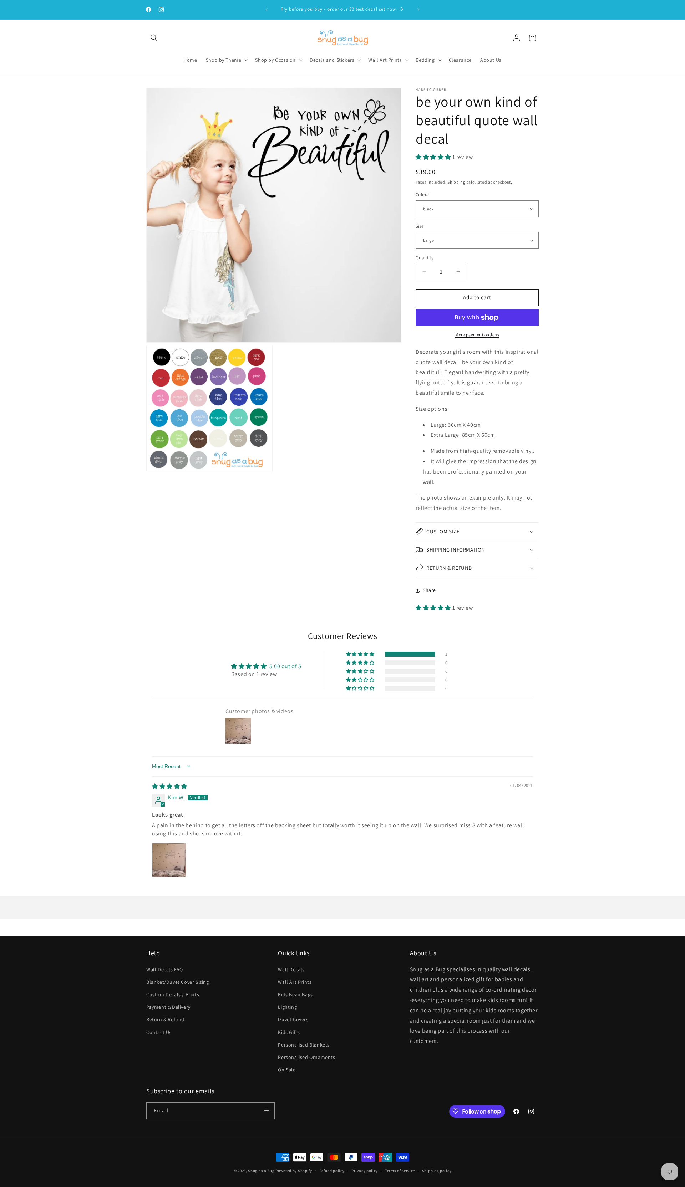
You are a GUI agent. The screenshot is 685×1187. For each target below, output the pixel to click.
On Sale (286, 1069)
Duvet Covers (293, 1019)
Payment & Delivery (168, 1007)
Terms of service (400, 1170)
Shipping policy (437, 1170)
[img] (169, 786)
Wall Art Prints (294, 981)
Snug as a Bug (261, 1170)
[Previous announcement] (266, 9)
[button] (154, 38)
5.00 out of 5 (285, 666)
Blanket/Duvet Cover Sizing (177, 981)
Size (420, 226)
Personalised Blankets (304, 1044)
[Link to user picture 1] (169, 860)
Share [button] (429, 590)
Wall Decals (291, 969)
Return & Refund (165, 1019)
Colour (422, 194)
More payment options (477, 334)
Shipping (456, 182)
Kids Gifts (289, 1032)
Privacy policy (364, 1170)
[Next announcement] (418, 9)
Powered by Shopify (293, 1170)
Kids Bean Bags (295, 994)
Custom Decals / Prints (172, 994)
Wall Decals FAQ (164, 969)
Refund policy (332, 1170)
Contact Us (159, 1032)
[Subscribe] (266, 1110)
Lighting (287, 1007)
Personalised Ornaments (306, 1057)
